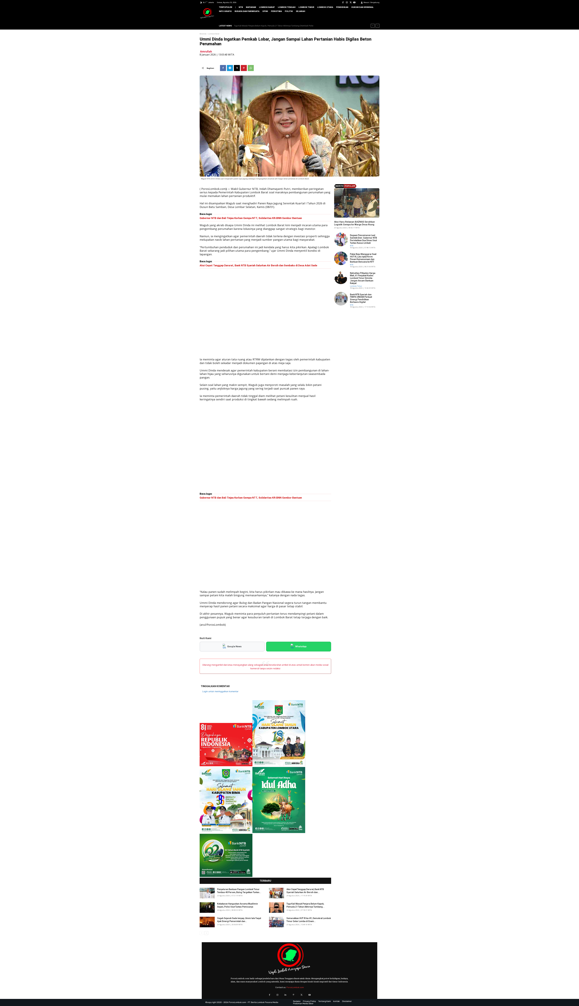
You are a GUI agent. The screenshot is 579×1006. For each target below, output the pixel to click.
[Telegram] (230, 68)
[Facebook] (343, 2)
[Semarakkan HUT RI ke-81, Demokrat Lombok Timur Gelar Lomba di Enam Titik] (276, 922)
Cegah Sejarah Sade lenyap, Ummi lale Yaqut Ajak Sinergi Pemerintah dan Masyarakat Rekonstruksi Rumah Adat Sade (285, 26)
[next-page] (206, 933)
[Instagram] (347, 2)
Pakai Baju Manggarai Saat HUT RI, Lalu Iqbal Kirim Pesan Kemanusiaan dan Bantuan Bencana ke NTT (363, 258)
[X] (351, 2)
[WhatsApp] (251, 68)
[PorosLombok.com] (207, 13)
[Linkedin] (285, 995)
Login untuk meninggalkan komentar (220, 691)
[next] (377, 26)
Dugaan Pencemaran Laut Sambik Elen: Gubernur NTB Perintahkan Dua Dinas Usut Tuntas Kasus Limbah (363, 239)
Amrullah (206, 51)
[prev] (373, 26)
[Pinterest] (244, 68)
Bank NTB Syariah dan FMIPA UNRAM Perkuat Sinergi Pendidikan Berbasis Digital (361, 298)
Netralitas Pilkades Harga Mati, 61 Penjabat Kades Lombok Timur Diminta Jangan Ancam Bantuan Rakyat (362, 278)
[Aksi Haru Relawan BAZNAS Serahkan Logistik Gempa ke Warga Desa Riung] (356, 203)
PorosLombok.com (295, 987)
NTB (335, 217)
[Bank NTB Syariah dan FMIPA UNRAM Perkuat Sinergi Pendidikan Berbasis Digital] (341, 299)
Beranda (203, 34)
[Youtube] (354, 2)
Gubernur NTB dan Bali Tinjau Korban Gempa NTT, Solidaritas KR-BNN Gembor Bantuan (251, 218)
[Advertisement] (265, 313)
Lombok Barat (213, 34)
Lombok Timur (356, 286)
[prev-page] (201, 933)
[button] (375, 17)
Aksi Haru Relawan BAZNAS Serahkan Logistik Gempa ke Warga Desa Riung (354, 223)
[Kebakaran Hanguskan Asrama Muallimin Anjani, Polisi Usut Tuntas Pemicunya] (207, 907)
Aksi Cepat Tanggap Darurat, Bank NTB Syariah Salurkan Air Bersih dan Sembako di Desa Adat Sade (258, 265)
